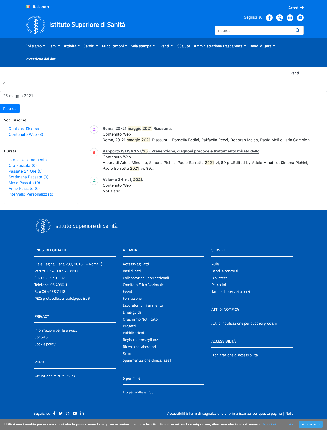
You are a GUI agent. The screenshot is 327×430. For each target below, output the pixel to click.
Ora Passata (23, 165)
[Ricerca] (297, 30)
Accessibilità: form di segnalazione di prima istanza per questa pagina (224, 413)
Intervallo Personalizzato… (32, 194)
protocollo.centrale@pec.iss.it (66, 298)
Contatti (41, 337)
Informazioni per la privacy (56, 330)
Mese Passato (24, 182)
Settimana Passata (29, 176)
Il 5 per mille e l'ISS (138, 392)
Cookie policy (45, 344)
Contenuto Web (26, 134)
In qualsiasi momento (28, 159)
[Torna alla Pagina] (4, 83)
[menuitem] (35, 46)
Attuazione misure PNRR (54, 376)
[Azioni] (28, 6)
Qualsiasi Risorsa (24, 128)
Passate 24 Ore (26, 171)
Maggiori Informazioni (279, 424)
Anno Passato (24, 188)
